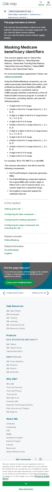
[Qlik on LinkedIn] (40, 459)
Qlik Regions (11, 412)
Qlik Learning (12, 321)
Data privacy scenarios (17, 17)
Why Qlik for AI (12, 398)
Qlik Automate (12, 372)
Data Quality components (18, 14)
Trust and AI (11, 394)
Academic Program (14, 438)
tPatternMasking (11, 240)
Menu (48, 5)
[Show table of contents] (5, 11)
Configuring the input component (19, 214)
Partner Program (13, 441)
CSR (8, 431)
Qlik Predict (11, 368)
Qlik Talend (11, 344)
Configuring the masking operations (20, 220)
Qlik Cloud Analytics (14, 361)
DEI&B (8, 434)
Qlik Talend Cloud (14, 348)
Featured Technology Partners (19, 405)
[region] (26, 476)
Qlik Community (23, 459)
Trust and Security (14, 387)
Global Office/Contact (15, 452)
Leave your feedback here (19, 282)
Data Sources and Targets (17, 408)
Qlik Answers (12, 365)
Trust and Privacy (13, 391)
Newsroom (11, 448)
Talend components (13, 76)
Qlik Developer (12, 314)
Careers (9, 445)
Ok (26, 484)
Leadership (11, 427)
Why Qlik (10, 384)
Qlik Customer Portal (15, 325)
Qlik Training (11, 318)
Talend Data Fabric (14, 351)
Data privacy (35, 14)
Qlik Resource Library (15, 328)
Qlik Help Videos (13, 311)
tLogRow (8, 253)
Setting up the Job (12, 209)
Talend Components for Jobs (20, 11)
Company (10, 424)
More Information (26, 489)
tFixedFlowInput (11, 250)
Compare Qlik (12, 401)
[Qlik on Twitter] (36, 459)
